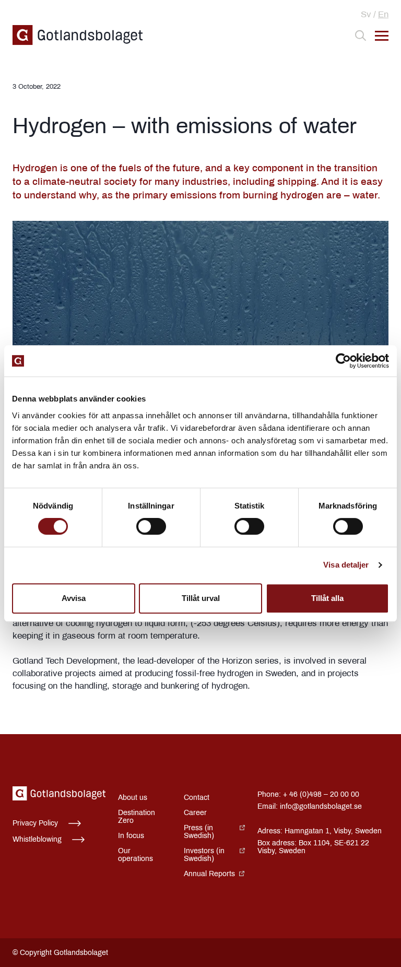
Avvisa (74, 598)
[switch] (151, 526)
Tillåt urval (201, 598)
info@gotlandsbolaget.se (321, 806)
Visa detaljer (346, 564)
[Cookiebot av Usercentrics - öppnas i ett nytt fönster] (343, 361)
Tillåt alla (327, 598)
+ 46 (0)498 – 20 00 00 (321, 794)
